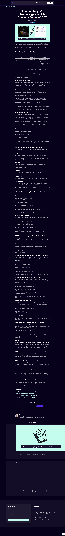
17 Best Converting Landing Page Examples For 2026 (25, 397)
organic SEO (46, 240)
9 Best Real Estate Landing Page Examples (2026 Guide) (26, 393)
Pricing (34, 2)
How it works (30, 2)
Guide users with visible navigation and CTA (24, 287)
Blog (39, 2)
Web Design (13, 6)
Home (25, 2)
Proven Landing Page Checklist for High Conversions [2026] (27, 391)
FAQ (37, 2)
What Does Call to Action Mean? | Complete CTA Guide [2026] (27, 395)
